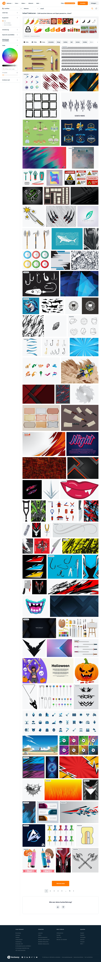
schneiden (51, 42)
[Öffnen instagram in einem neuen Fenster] (24, 957)
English (82, 933)
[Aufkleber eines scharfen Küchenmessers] (34, 216)
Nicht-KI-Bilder (8, 25)
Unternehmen (19, 939)
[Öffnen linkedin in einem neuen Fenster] (27, 957)
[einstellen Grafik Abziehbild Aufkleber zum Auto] (35, 567)
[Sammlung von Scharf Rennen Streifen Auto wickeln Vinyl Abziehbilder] (32, 347)
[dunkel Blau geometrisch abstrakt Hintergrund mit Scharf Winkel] (74, 606)
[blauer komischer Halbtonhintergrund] (84, 347)
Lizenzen (40, 933)
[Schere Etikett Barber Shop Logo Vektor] (79, 133)
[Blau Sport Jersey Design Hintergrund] (90, 567)
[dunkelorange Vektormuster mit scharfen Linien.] (44, 468)
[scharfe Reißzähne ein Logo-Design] (34, 835)
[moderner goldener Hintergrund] (84, 82)
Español (82, 935)
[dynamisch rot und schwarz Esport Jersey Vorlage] (36, 530)
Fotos (16, 3)
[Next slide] (96, 42)
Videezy (17, 937)
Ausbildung (18, 941)
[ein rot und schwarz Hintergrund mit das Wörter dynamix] (63, 394)
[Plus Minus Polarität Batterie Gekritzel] (27, 530)
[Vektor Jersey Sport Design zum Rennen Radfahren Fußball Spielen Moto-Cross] (90, 789)
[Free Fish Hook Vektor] (55, 347)
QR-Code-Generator (20, 950)
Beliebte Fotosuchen (43, 941)
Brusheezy (18, 933)
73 (69, 891)
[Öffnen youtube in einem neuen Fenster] (36, 957)
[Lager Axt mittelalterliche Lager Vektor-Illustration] (36, 239)
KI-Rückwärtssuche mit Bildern (23, 946)
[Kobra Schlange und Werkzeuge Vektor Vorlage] (33, 196)
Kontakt (58, 935)
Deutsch (82, 939)
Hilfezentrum (60, 933)
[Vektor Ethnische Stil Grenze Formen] (79, 59)
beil (72, 42)
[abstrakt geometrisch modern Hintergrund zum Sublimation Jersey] (63, 860)
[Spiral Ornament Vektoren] (82, 158)
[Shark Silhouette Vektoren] (52, 306)
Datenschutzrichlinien (78, 957)
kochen (78, 42)
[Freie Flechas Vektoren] (41, 370)
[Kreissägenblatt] (84, 394)
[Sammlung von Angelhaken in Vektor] (41, 283)
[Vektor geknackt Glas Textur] (84, 260)
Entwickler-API (19, 944)
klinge (58, 42)
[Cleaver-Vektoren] (79, 418)
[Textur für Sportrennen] (91, 239)
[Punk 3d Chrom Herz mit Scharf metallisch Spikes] (33, 789)
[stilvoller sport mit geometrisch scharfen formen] (60, 260)
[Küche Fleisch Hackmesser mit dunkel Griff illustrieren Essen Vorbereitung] (81, 511)
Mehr (37, 3)
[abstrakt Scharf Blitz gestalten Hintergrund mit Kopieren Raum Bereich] (44, 444)
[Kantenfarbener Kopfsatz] (48, 812)
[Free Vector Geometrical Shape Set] (83, 326)
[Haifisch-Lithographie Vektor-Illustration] (67, 239)
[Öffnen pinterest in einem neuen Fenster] (29, 957)
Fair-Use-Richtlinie (89, 957)
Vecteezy (18, 935)
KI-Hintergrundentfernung (22, 948)
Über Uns (59, 937)
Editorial (30, 3)
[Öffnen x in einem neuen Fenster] (34, 957)
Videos (23, 3)
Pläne (62, 3)
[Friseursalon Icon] (62, 511)
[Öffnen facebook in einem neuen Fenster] (22, 957)
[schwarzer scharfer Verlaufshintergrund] (84, 196)
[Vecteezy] (3, 3)
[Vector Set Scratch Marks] (55, 82)
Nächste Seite (61, 883)
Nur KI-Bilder (7, 23)
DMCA (39, 935)
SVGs (27, 42)
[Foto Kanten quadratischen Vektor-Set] (41, 105)
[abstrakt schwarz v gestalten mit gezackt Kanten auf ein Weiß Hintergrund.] (34, 648)
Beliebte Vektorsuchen (43, 939)
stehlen (65, 42)
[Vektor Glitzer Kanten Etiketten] (41, 418)
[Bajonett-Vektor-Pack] (41, 59)
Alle (5, 21)
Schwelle (4, 72)
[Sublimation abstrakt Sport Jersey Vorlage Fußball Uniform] (38, 511)
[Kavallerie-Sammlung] (85, 648)
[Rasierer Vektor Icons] (34, 178)
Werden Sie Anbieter (62, 939)
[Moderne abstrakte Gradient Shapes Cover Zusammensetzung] (54, 178)
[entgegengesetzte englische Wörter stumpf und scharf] (39, 860)
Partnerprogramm (42, 937)
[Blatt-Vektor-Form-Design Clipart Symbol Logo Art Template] (87, 216)
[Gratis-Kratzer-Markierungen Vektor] (79, 105)
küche (91, 42)
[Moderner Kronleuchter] (41, 133)
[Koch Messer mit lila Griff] (56, 546)
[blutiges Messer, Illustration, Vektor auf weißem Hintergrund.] (27, 587)
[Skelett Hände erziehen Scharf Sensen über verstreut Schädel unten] (48, 670)
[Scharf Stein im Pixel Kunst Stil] (56, 326)
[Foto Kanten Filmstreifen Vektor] (56, 196)
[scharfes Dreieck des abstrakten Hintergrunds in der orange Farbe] (63, 789)
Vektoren (9, 3)
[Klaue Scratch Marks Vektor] (61, 216)
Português (82, 937)
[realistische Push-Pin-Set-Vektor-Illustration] (60, 835)
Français (82, 941)
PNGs (35, 42)
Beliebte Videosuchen (43, 944)
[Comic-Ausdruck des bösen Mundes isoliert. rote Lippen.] (79, 489)
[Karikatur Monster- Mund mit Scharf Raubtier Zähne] (36, 606)
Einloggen (93, 3)
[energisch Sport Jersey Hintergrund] (91, 511)
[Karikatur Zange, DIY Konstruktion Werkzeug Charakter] (47, 530)
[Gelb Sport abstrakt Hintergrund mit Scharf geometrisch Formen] (80, 546)
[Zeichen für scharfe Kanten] (81, 178)
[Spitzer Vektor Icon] (87, 835)
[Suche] (92, 8)
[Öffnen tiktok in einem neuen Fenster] (32, 957)
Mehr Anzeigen (89, 29)
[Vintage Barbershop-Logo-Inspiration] (81, 306)
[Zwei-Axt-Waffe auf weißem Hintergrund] (85, 860)
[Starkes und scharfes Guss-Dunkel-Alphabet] (82, 444)
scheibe (85, 42)
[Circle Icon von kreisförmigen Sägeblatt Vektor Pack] (36, 260)
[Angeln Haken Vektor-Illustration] (65, 567)
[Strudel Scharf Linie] (75, 530)
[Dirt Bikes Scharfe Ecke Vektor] (79, 370)
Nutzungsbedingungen (67, 957)
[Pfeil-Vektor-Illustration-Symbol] (32, 82)
